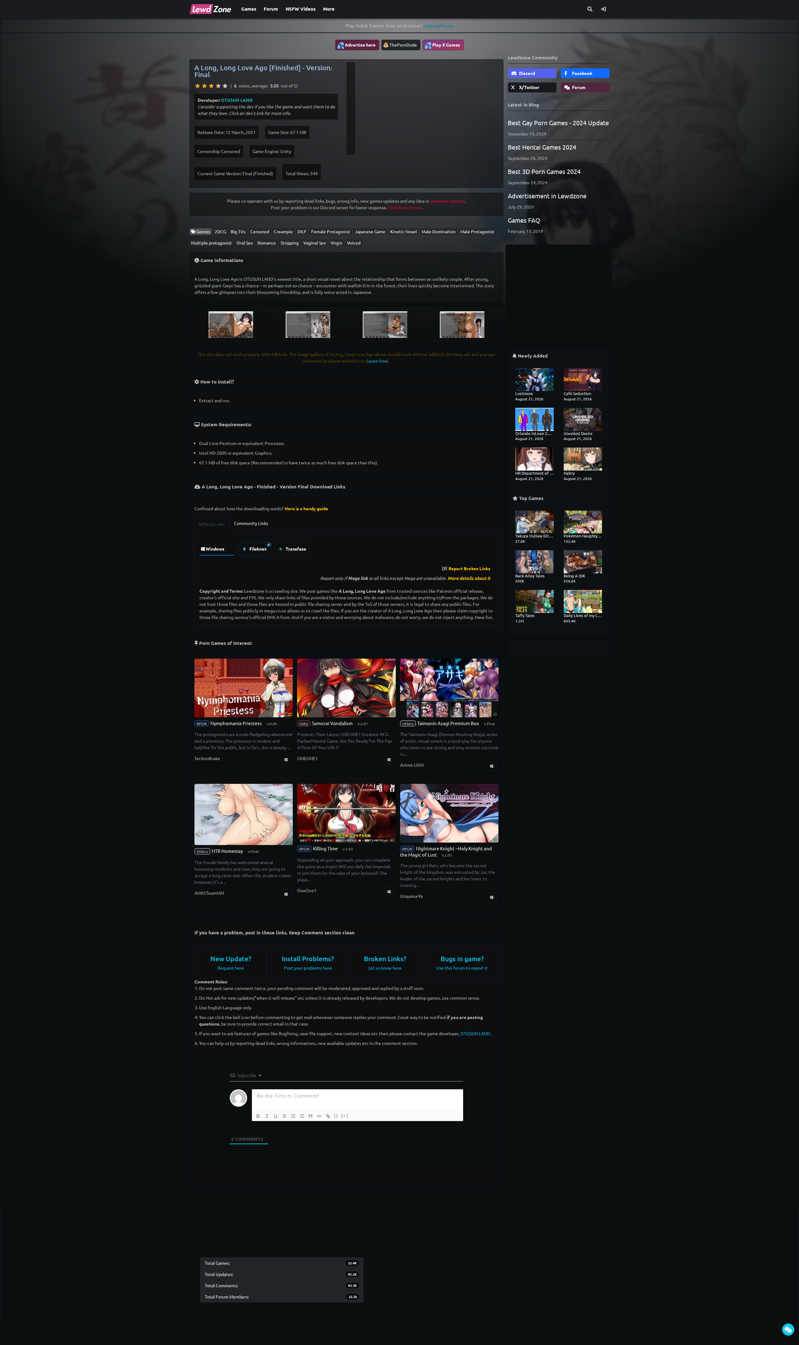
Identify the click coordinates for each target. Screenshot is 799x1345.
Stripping (290, 242)
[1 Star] (197, 86)
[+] (344, 1115)
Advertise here (356, 45)
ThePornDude (403, 44)
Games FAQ (524, 220)
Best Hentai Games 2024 (542, 147)
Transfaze (295, 548)
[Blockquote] (310, 1116)
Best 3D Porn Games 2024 (544, 171)
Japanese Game (370, 231)
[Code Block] (319, 1116)
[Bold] (258, 1116)
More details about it (469, 578)
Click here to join (404, 207)
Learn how (377, 360)
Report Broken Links (469, 568)
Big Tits (238, 231)
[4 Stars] (218, 86)
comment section (447, 201)
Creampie (283, 231)
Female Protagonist (330, 231)
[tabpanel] (346, 547)
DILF (301, 231)
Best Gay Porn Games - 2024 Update (558, 122)
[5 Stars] (225, 86)
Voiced (353, 242)
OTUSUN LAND (236, 100)
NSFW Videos (301, 9)
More (329, 9)
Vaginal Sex (314, 242)
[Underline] (275, 1116)
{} (336, 1115)
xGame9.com (439, 25)
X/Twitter (528, 87)
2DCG (220, 231)
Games (248, 9)
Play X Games (442, 45)
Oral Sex (245, 242)
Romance (266, 242)
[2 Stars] (204, 86)
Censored (259, 231)
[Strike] (284, 1116)
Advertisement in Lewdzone (547, 196)
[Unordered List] (301, 1116)
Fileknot (257, 548)
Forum (271, 9)
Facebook (581, 73)
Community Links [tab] (251, 523)
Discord (526, 73)
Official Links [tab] (212, 524)
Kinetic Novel (403, 231)
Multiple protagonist (211, 242)
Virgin (336, 242)
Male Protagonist (477, 231)
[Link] (328, 1116)
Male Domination (439, 231)
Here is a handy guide (306, 508)
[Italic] (266, 1116)
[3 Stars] (211, 86)
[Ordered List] (293, 1116)
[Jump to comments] (788, 1329)
